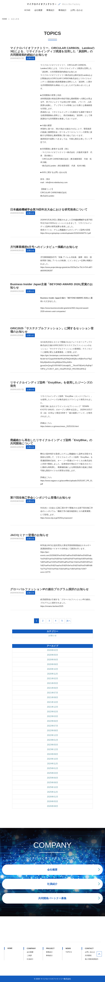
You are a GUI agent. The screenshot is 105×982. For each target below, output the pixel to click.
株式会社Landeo (47, 196)
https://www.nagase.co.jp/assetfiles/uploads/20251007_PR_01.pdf (66, 482)
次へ (68, 621)
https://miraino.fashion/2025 (51, 606)
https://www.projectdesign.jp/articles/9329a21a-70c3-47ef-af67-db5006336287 (66, 269)
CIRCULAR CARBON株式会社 (53, 192)
